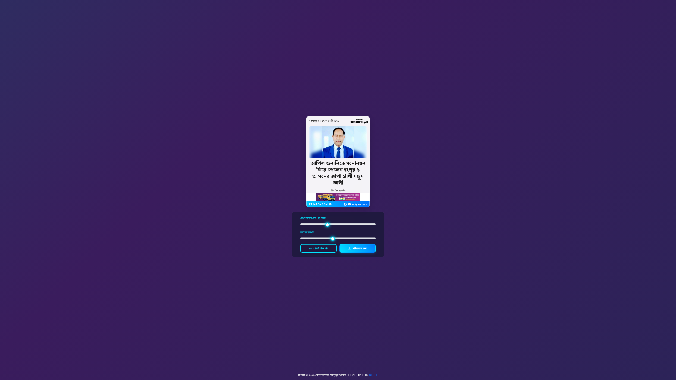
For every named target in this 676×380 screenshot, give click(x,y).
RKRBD (373, 375)
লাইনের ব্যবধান (307, 232)
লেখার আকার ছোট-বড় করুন (313, 218)
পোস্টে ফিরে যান (321, 248)
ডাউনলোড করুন (360, 248)
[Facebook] (345, 204)
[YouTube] (349, 204)
